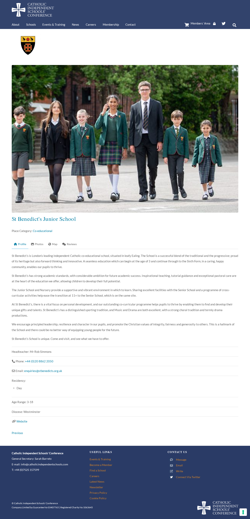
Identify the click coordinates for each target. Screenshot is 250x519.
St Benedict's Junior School (44, 218)
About (16, 24)
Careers (91, 24)
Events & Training (53, 24)
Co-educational (42, 231)
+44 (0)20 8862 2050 (39, 361)
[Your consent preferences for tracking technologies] (243, 512)
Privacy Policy (98, 492)
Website (21, 421)
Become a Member (101, 465)
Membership (111, 24)
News (75, 24)
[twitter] (224, 22)
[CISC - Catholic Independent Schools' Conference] (33, 15)
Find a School (98, 470)
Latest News (97, 481)
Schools (31, 24)
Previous (17, 433)
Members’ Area (200, 23)
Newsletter (96, 487)
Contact (130, 24)
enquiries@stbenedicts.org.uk (43, 371)
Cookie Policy (98, 498)
